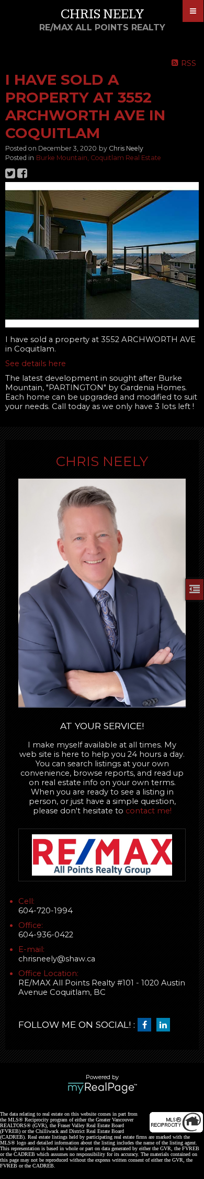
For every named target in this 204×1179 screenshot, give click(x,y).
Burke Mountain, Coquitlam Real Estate (98, 158)
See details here (35, 363)
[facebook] (147, 1025)
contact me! (149, 810)
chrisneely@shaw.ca (56, 958)
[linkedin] (165, 1025)
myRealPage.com (102, 1088)
